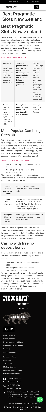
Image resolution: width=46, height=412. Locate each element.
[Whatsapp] (40, 400)
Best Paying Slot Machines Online (15, 160)
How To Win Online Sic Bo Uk (13, 57)
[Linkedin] (12, 329)
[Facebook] (6, 329)
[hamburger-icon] (36, 7)
